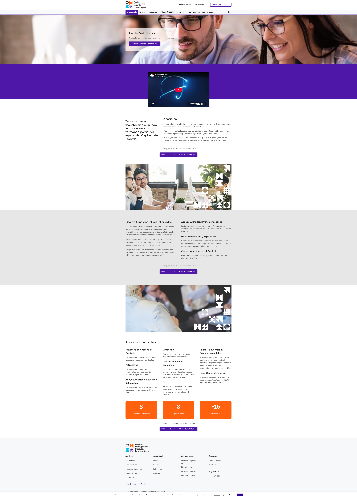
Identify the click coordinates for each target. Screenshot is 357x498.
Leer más (217, 495)
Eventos (142, 12)
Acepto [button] (240, 495)
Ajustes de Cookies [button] (228, 495)
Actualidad (153, 12)
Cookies (144, 484)
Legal (128, 484)
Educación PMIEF (167, 12)
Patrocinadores (194, 12)
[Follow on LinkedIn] (218, 476)
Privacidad (135, 484)
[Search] (228, 12)
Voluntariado (132, 12)
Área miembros (199, 5)
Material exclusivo (185, 5)
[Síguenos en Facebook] (211, 476)
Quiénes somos (208, 12)
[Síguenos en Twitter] (214, 476)
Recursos (180, 12)
